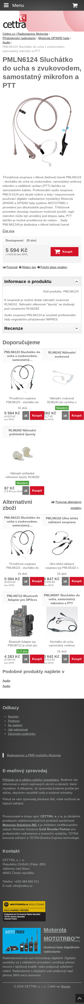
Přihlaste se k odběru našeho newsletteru (31, 779)
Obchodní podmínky (22, 733)
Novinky (13, 716)
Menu (18, 5)
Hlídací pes (29, 267)
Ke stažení (15, 725)
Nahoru (80, 997)
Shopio (65, 986)
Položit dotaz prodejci (53, 267)
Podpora (14, 721)
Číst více (8, 231)
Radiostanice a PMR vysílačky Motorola (34, 755)
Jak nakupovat (18, 729)
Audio (6, 680)
